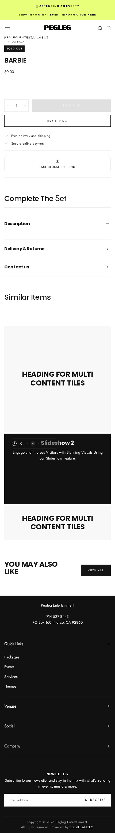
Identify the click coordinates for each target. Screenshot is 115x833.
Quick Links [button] (13, 644)
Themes (10, 686)
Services (11, 676)
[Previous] (21, 443)
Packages (11, 657)
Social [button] (9, 726)
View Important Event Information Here (57, 15)
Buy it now (57, 121)
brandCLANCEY (81, 827)
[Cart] (108, 28)
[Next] (55, 443)
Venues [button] (10, 706)
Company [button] (12, 746)
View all (96, 570)
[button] (7, 27)
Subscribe (95, 799)
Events (9, 666)
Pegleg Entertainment (57, 605)
